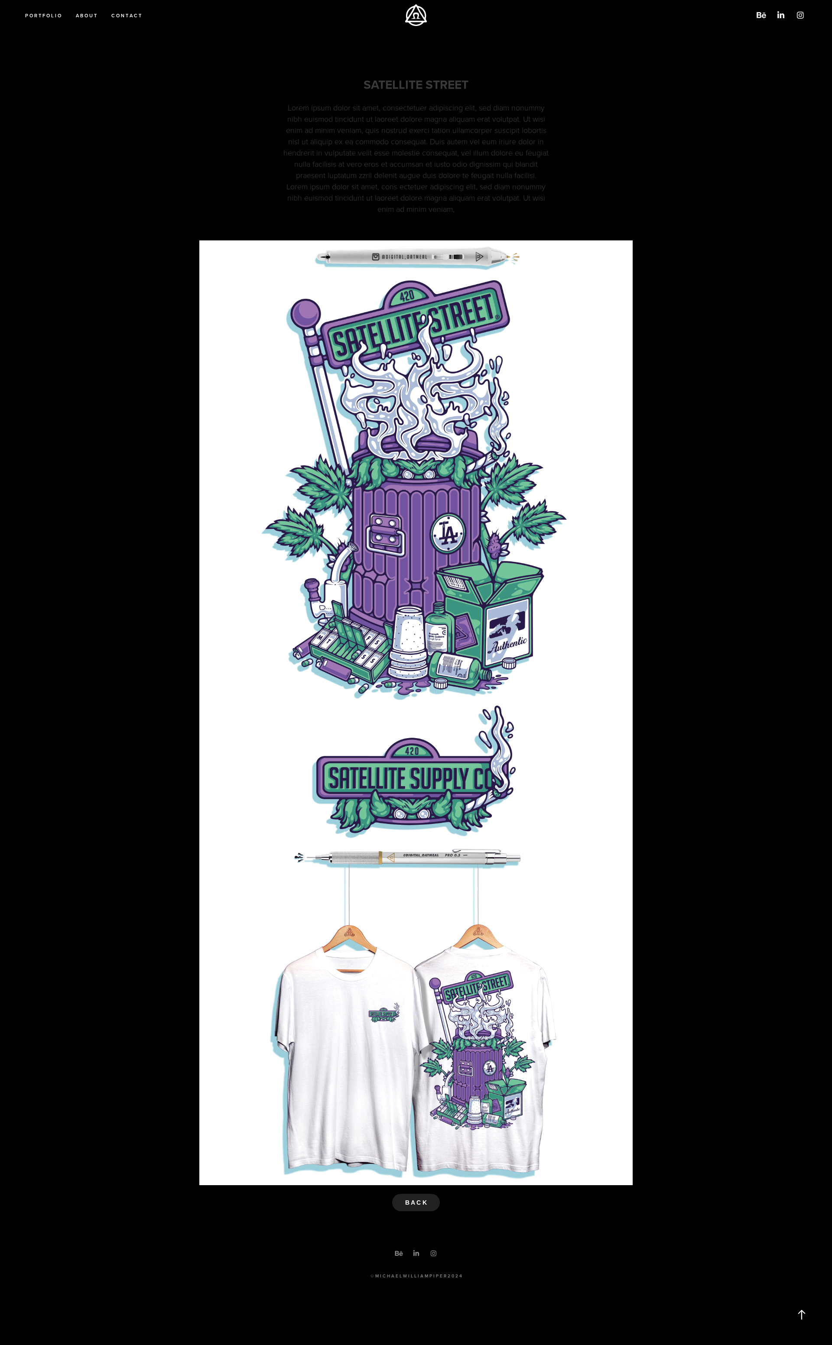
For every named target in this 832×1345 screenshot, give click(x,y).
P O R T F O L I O (43, 15)
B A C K (416, 1202)
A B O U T (86, 15)
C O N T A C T (126, 15)
